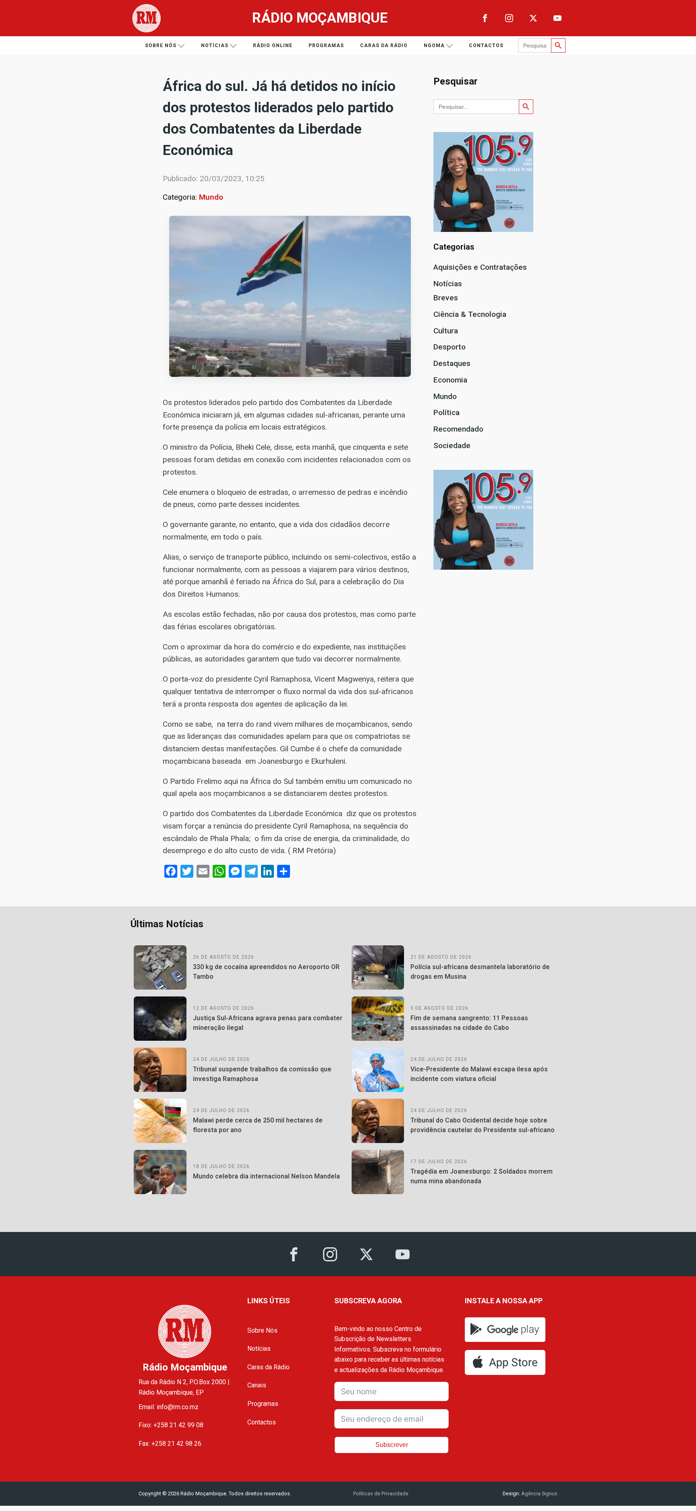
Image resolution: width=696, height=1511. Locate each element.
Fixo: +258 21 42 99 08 (171, 1425)
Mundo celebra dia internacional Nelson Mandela (266, 1176)
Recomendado (458, 429)
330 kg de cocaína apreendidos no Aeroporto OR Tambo (266, 971)
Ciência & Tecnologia (469, 314)
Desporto (449, 346)
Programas (326, 45)
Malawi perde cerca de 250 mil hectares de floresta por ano (258, 1125)
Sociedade (451, 445)
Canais (256, 1385)
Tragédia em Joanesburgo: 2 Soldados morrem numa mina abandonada (481, 1176)
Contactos (486, 45)
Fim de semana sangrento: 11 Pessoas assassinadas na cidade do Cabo (469, 1022)
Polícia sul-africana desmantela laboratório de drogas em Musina (480, 971)
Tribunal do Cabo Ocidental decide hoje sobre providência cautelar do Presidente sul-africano (482, 1125)
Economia (450, 379)
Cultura (445, 330)
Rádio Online (272, 45)
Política (446, 412)
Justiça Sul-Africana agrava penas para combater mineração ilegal (267, 1022)
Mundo (211, 197)
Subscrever (391, 1444)
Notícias (214, 45)
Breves (445, 297)
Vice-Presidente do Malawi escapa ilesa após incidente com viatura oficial (479, 1074)
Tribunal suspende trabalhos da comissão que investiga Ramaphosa (262, 1074)
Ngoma (434, 45)
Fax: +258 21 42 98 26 (170, 1443)
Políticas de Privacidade (380, 1493)
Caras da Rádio (384, 45)
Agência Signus (538, 1493)
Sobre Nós (262, 1330)
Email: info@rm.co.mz (169, 1407)
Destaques (451, 363)
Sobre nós (160, 45)
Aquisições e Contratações (480, 267)
